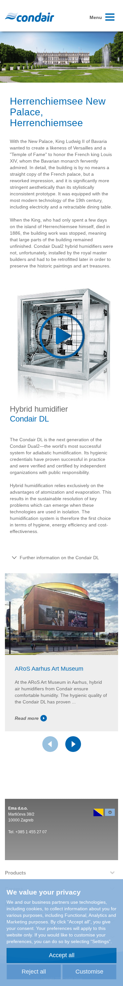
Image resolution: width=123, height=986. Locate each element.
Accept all (61, 955)
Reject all (34, 971)
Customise (89, 971)
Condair (29, 17)
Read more (27, 718)
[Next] (73, 744)
